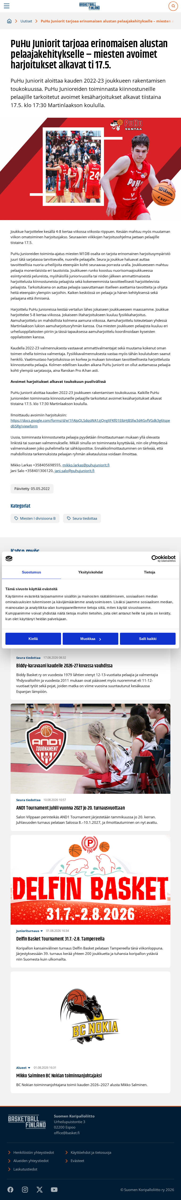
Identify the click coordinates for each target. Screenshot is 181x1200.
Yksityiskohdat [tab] (90, 572)
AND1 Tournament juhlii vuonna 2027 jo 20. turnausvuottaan (70, 808)
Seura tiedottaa (85, 518)
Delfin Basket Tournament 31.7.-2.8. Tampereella (60, 939)
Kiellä (33, 639)
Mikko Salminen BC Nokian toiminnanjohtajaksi (59, 1076)
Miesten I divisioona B (38, 518)
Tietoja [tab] (149, 572)
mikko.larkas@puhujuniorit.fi (86, 465)
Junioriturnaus (27, 931)
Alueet (21, 1068)
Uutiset (26, 21)
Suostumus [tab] (31, 572)
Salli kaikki (147, 639)
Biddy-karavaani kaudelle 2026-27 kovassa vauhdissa (64, 666)
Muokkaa (87, 639)
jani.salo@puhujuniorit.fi (75, 470)
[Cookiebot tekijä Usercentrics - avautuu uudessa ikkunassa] (155, 558)
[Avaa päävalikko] (6, 6)
